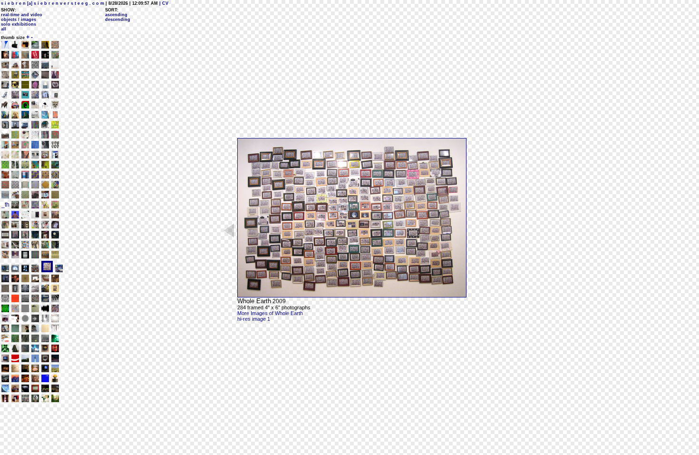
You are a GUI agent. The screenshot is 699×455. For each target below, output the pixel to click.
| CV (163, 3)
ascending (116, 14)
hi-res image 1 (253, 319)
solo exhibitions (18, 24)
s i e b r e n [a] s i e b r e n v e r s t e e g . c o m (52, 3)
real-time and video (21, 14)
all (3, 29)
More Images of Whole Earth (270, 313)
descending (117, 19)
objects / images (18, 19)
